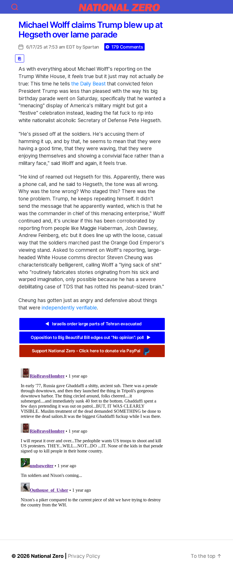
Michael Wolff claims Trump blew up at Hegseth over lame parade (90, 29)
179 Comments (127, 47)
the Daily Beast (88, 84)
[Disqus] (92, 437)
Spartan (90, 47)
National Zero (47, 556)
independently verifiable (69, 308)
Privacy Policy (84, 556)
